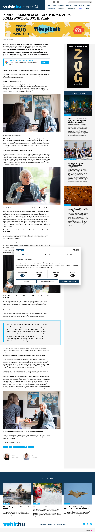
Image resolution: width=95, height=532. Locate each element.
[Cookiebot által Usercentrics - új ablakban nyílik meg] (72, 250)
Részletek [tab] (47, 254)
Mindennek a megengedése (69, 281)
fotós (33, 455)
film (10, 446)
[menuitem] (48, 5)
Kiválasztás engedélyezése (47, 281)
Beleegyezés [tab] (25, 254)
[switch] (39, 275)
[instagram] (61, 2)
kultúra (5, 446)
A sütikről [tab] (69, 254)
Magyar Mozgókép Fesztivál (20, 446)
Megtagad (26, 281)
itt (14, 442)
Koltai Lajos (31, 446)
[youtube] (54, 2)
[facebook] (58, 2)
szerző (13, 455)
